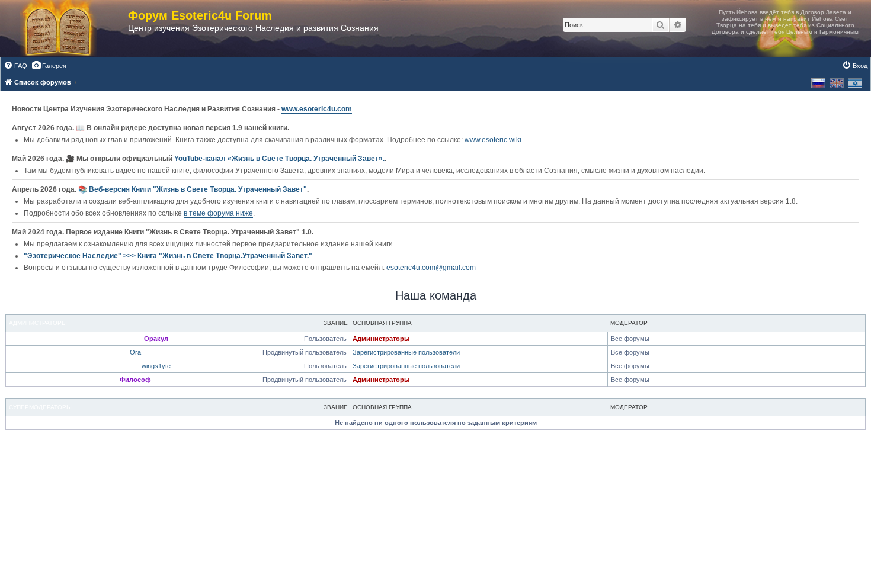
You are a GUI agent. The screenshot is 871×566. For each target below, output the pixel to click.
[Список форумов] (70, 28)
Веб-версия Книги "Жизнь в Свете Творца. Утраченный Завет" (198, 189)
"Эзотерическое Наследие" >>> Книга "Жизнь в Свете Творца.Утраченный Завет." (168, 256)
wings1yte (156, 365)
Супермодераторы (40, 407)
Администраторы (38, 323)
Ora (135, 352)
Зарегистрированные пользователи (406, 352)
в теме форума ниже (218, 213)
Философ (135, 379)
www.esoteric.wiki (493, 140)
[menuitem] (15, 65)
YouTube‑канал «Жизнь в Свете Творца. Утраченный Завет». (279, 159)
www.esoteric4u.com (316, 109)
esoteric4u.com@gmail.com (431, 267)
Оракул (156, 338)
